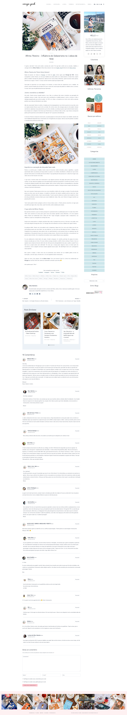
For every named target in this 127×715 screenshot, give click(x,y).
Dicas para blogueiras (94, 190)
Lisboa (26, 278)
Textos (94, 266)
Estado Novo (55, 275)
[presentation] (32, 321)
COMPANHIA (99, 147)
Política (40, 278)
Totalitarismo (69, 278)
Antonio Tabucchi (36, 275)
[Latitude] (90, 99)
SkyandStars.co (93, 712)
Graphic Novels (63, 275)
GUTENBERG (89, 141)
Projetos (94, 239)
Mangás (94, 228)
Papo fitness (94, 235)
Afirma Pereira (28, 275)
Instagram (46, 272)
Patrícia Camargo (32, 430)
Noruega (43, 74)
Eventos (94, 204)
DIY (94, 197)
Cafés (94, 169)
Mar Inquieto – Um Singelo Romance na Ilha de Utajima (35, 300)
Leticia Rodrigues (31, 488)
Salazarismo (62, 278)
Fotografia (94, 211)
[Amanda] (99, 70)
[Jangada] (98, 108)
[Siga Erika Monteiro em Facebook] (30, 294)
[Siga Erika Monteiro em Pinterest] (40, 294)
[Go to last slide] (26, 328)
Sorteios (94, 256)
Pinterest (58, 272)
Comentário (26, 656)
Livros (94, 225)
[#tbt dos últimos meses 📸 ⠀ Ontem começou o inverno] (86, 701)
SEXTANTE (89, 144)
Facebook (40, 272)
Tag (94, 259)
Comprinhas (94, 172)
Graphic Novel (59, 67)
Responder (77, 359)
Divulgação (94, 193)
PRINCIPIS (89, 135)
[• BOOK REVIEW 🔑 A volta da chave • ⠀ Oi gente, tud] (102, 701)
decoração (94, 179)
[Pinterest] (98, 4)
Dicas (94, 186)
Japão (53, 74)
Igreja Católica (74, 275)
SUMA (89, 128)
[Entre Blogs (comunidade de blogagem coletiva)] (98, 292)
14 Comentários (67, 340)
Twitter (52, 272)
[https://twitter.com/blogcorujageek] (97, 54)
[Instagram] (94, 4)
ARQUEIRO (99, 122)
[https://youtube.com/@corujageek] (94, 54)
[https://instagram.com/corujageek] (88, 54)
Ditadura (43, 275)
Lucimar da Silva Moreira (34, 635)
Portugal (45, 278)
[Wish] (98, 98)
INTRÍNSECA (89, 138)
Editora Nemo (72, 67)
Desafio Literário (94, 183)
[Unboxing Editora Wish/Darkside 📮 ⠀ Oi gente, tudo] (9, 701)
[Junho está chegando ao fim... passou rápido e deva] (71, 701)
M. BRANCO (89, 147)
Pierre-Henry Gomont (34, 278)
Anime (94, 159)
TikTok (62, 272)
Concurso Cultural (94, 176)
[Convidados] (99, 80)
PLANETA (99, 141)
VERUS (99, 138)
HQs (69, 275)
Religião (50, 278)
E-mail (44, 675)
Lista (94, 221)
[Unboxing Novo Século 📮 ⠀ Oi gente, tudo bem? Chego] (117, 701)
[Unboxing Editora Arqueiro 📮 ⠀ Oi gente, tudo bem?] (40, 701)
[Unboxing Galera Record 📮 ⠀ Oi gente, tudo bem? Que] (56, 701)
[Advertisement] (94, 303)
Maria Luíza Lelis (32, 466)
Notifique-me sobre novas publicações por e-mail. (35, 681)
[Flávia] (89, 70)
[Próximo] (77, 328)
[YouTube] (101, 4)
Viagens (94, 270)
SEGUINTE (89, 131)
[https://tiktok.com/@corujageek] (91, 54)
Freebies (71, 4)
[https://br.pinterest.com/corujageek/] (100, 54)
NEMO (89, 125)
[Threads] (99, 4)
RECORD (99, 135)
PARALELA (99, 128)
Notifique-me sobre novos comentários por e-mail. (35, 679)
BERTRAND (99, 125)
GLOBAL (99, 144)
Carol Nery (29, 443)
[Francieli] (89, 80)
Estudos (94, 200)
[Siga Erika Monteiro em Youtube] (37, 294)
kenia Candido (30, 557)
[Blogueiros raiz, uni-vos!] (90, 293)
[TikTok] (96, 4)
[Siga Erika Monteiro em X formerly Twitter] (32, 294)
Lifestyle (94, 218)
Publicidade (94, 242)
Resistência (56, 278)
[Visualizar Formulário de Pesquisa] (104, 4)
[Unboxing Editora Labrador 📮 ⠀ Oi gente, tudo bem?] (25, 701)
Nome (24, 675)
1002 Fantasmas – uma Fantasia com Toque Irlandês (68, 300)
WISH (99, 131)
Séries (94, 252)
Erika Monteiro (33, 286)
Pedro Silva (30, 537)
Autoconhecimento (94, 162)
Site (63, 675)
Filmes (94, 207)
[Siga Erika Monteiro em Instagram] (35, 294)
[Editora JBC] (90, 108)
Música (94, 232)
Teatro (94, 263)
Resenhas (51, 53)
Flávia (29, 579)
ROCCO (89, 122)
